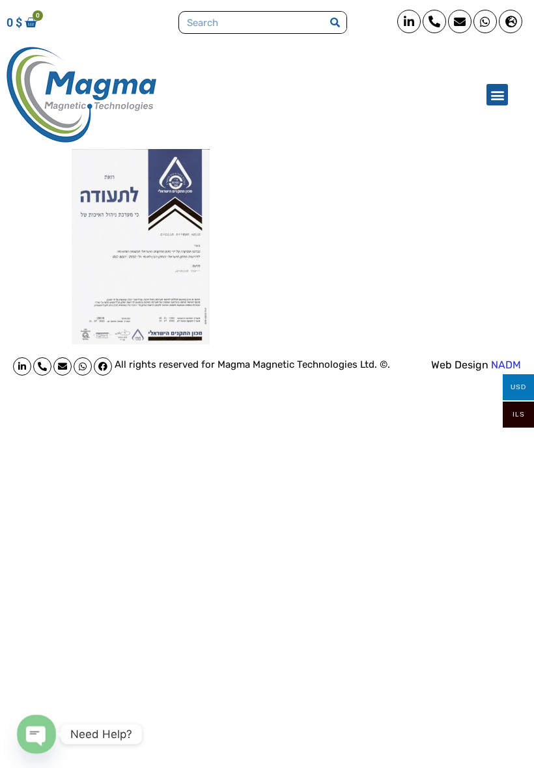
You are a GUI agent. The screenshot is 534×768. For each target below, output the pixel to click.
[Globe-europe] (510, 21)
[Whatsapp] (485, 21)
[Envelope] (459, 21)
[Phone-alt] (434, 21)
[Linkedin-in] (409, 21)
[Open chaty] (36, 734)
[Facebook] (103, 366)
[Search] (335, 22)
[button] (497, 94)
